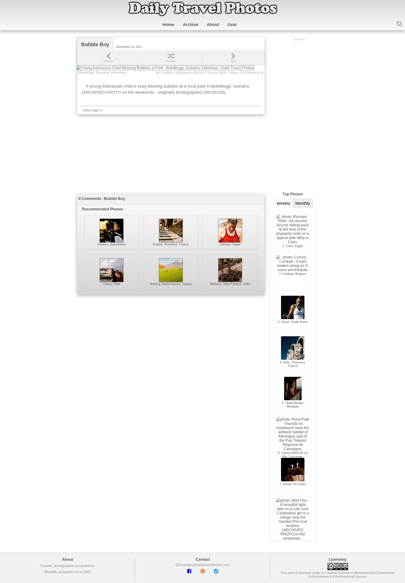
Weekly (283, 203)
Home (168, 24)
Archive (190, 24)
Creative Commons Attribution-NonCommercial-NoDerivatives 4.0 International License (351, 574)
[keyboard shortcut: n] (233, 58)
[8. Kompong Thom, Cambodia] (292, 514)
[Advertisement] (171, 154)
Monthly (302, 203)
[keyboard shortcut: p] (108, 58)
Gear (232, 24)
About (213, 24)
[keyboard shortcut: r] (171, 58)
